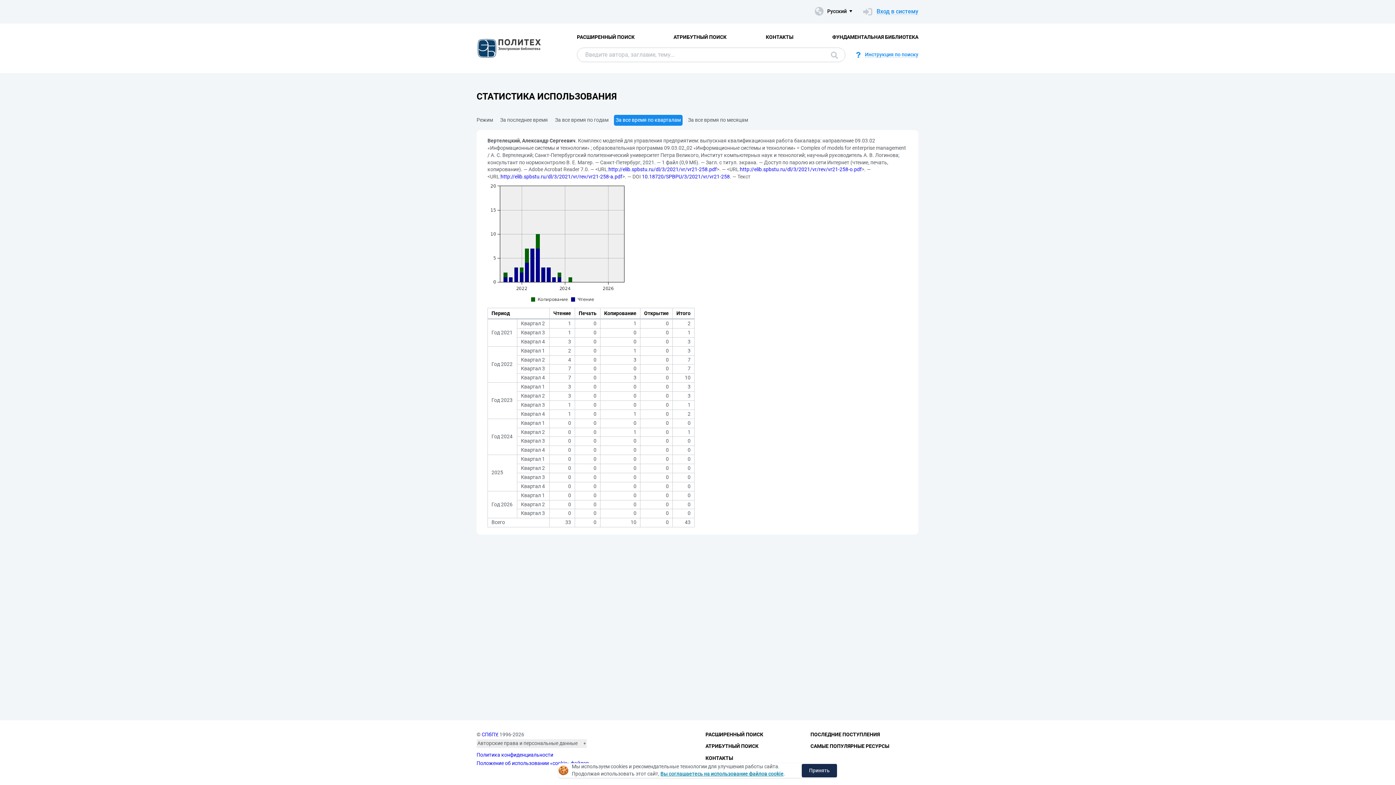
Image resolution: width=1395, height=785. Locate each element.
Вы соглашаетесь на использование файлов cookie (722, 774)
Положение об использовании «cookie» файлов (533, 763)
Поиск (832, 55)
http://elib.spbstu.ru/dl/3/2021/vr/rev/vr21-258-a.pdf (561, 177)
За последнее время (524, 120)
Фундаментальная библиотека (875, 37)
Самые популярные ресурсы (849, 746)
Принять (819, 770)
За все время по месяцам (718, 120)
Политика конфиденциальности (515, 755)
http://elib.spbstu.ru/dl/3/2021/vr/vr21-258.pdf (662, 169)
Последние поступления (845, 734)
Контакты (779, 37)
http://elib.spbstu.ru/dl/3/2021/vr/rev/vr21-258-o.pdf (801, 169)
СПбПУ (489, 734)
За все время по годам (581, 120)
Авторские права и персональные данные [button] (527, 743)
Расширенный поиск (606, 37)
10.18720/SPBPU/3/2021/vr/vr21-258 (686, 177)
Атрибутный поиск (700, 37)
